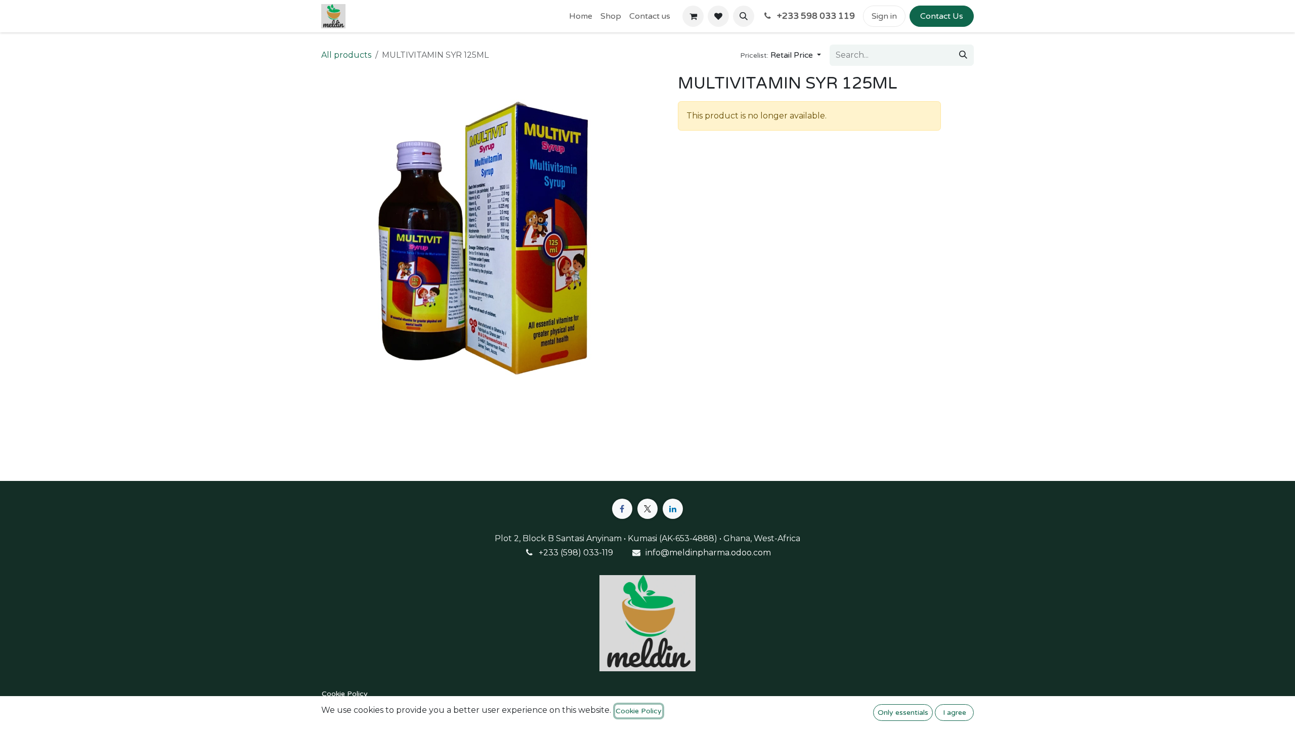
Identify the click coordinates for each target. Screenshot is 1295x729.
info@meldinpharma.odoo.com (708, 552)
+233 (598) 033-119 (576, 552)
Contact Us (941, 16)
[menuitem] (580, 16)
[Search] (963, 55)
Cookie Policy (345, 694)
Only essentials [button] (903, 712)
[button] (743, 16)
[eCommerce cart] (693, 16)
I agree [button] (954, 712)
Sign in (884, 16)
